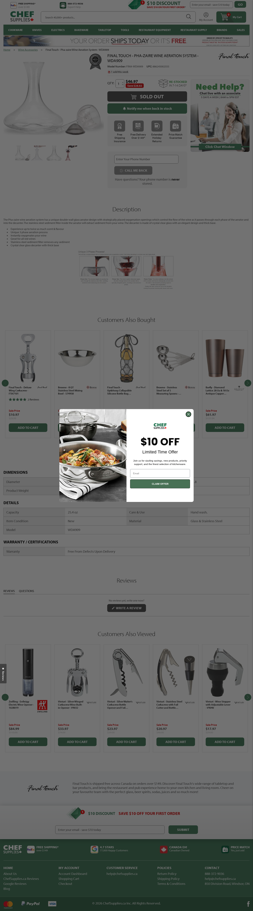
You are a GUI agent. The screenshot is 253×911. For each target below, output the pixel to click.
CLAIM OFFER (160, 483)
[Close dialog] (188, 414)
